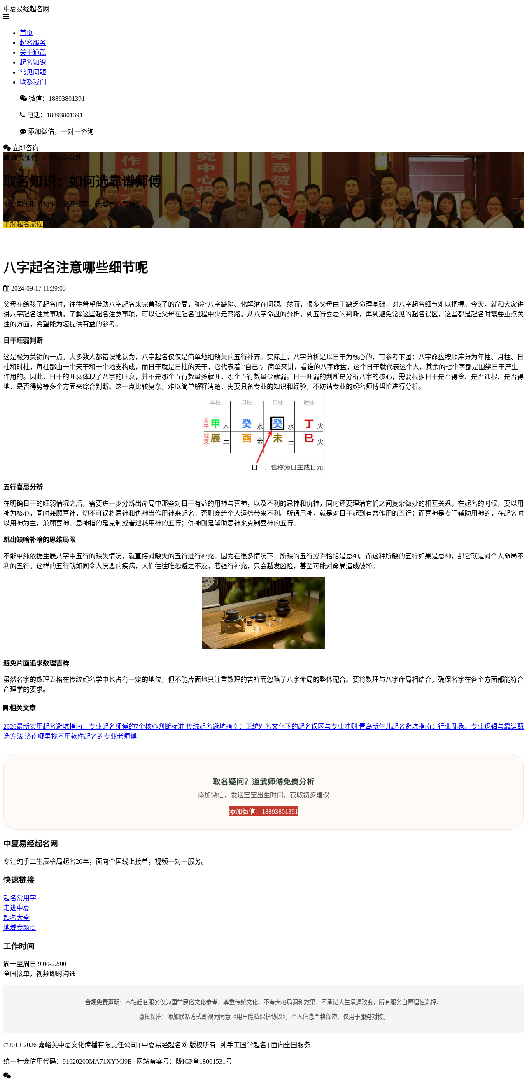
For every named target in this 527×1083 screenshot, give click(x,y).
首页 (26, 32)
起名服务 (33, 42)
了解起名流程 (23, 224)
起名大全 (16, 917)
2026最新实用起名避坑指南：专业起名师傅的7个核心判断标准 (94, 726)
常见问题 (33, 72)
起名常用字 (19, 898)
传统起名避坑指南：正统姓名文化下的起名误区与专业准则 (272, 726)
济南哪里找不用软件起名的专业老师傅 (81, 736)
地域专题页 (19, 927)
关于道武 (33, 52)
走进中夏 (16, 907)
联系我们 (33, 82)
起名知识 (33, 62)
